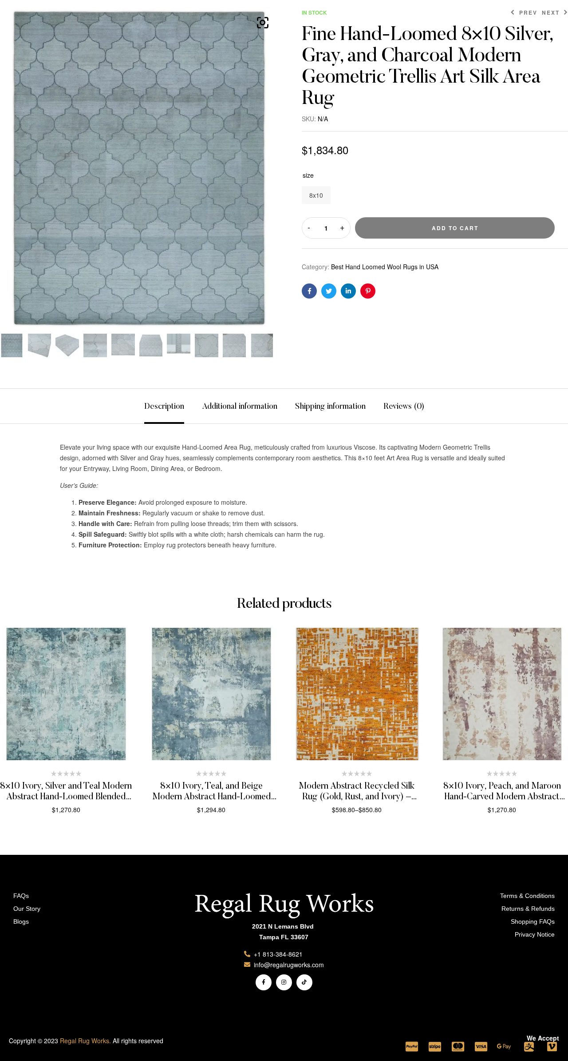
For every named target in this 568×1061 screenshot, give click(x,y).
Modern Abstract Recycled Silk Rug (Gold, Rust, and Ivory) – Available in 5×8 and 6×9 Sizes (356, 797)
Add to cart (455, 228)
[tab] (164, 406)
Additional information (239, 407)
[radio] (316, 195)
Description (164, 407)
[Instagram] (284, 982)
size (308, 175)
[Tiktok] (304, 982)
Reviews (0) (403, 407)
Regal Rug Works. (85, 1040)
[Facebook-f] (264, 982)
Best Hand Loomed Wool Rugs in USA (384, 266)
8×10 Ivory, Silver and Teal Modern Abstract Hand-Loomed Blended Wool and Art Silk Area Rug (66, 797)
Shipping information (330, 407)
